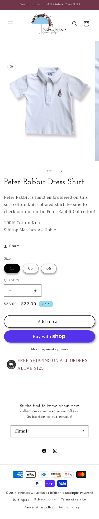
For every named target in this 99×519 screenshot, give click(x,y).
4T (12, 268)
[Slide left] (38, 171)
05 (30, 268)
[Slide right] (61, 171)
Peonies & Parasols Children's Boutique (48, 492)
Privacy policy (45, 499)
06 (48, 268)
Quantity (11, 280)
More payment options (49, 349)
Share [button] (14, 246)
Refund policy (69, 507)
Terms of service (73, 499)
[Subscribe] (82, 431)
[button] (10, 24)
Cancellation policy (39, 507)
